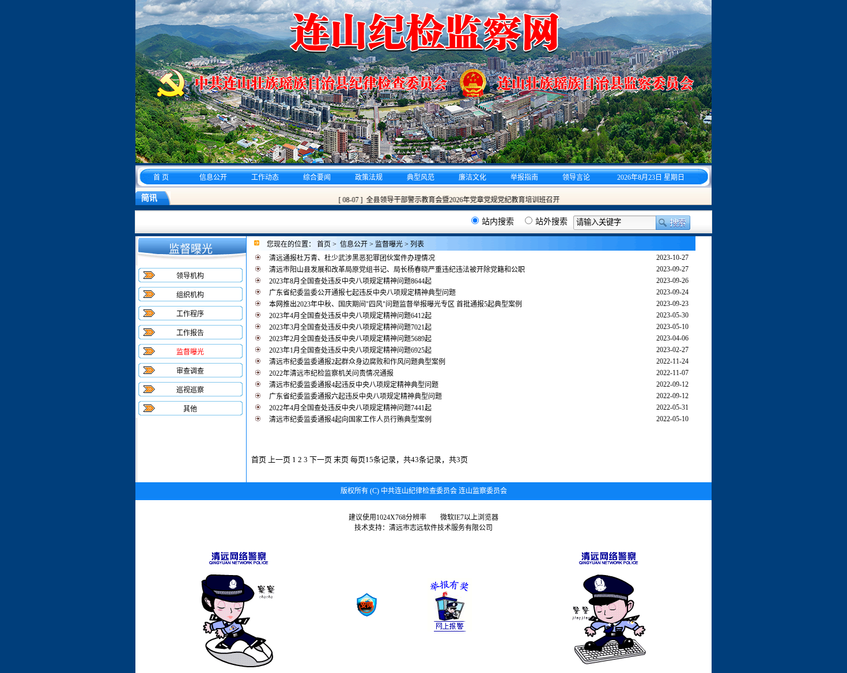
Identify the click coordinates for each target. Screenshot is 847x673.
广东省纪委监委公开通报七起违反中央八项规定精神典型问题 (362, 293)
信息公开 (213, 177)
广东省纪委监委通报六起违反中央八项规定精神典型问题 (355, 396)
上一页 (279, 459)
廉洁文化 (472, 177)
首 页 (161, 177)
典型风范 (420, 177)
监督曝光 (389, 244)
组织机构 (190, 295)
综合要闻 (317, 177)
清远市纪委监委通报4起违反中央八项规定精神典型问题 (353, 385)
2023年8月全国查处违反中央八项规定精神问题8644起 (350, 281)
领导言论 (576, 177)
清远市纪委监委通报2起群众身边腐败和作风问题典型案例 (357, 362)
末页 (341, 459)
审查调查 (190, 371)
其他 (190, 409)
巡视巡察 (190, 390)
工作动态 (265, 177)
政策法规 (369, 177)
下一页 (320, 459)
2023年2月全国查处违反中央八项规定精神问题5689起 (350, 339)
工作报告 (190, 333)
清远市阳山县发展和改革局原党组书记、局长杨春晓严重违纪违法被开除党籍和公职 (397, 270)
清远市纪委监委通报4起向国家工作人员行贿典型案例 (350, 419)
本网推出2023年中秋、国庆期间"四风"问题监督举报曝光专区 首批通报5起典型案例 (395, 304)
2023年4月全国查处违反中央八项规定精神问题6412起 (350, 316)
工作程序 (190, 314)
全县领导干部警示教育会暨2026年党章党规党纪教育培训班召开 (456, 200)
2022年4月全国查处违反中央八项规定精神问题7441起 (350, 408)
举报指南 (524, 177)
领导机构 (190, 276)
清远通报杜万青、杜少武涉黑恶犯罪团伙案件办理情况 (352, 258)
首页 (324, 244)
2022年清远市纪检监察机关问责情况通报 (331, 373)
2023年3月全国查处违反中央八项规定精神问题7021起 (350, 327)
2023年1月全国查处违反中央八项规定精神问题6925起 (350, 350)
